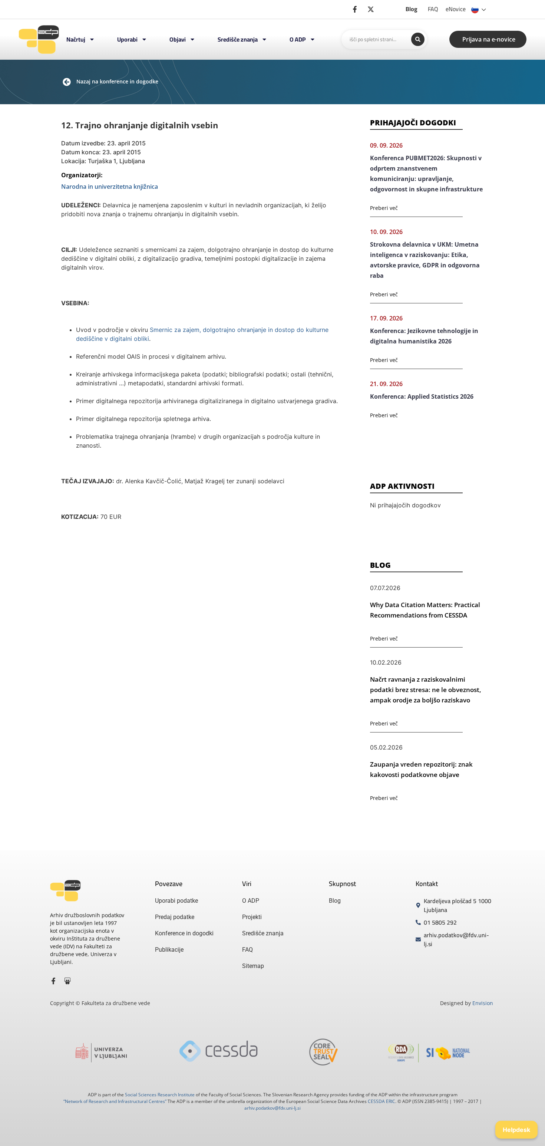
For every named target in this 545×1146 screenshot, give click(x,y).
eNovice (456, 8)
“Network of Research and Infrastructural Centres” (114, 1101)
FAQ (433, 8)
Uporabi (127, 39)
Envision (482, 1003)
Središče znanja (238, 39)
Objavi (177, 39)
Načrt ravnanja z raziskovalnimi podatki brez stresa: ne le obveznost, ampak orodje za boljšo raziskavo (425, 689)
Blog (411, 8)
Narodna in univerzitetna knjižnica (109, 186)
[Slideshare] (67, 981)
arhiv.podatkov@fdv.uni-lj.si (272, 1108)
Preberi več (384, 207)
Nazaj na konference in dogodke (117, 81)
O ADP (298, 39)
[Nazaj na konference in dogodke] (67, 82)
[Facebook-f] (53, 981)
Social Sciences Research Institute (160, 1094)
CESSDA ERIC (381, 1101)
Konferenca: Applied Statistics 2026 (421, 396)
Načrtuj (75, 39)
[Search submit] (418, 39)
